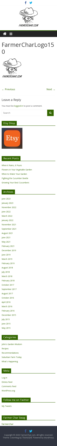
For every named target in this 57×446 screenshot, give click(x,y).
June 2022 (6, 211)
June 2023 (6, 198)
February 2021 (8, 246)
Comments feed (9, 386)
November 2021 (9, 224)
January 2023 (7, 203)
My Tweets (7, 406)
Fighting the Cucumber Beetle (15, 178)
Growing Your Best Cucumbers (15, 182)
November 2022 (9, 207)
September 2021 (9, 229)
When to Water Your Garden (14, 174)
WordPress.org (8, 390)
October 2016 (8, 297)
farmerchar (7, 424)
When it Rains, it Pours (12, 165)
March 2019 (7, 259)
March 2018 (7, 276)
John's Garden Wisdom (12, 344)
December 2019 (9, 250)
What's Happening (10, 361)
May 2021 (6, 241)
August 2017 (7, 293)
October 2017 (8, 285)
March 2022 (7, 216)
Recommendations (10, 352)
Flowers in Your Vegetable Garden (17, 169)
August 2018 (7, 267)
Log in (4, 377)
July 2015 (6, 319)
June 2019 (6, 254)
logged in (18, 105)
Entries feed (7, 382)
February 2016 (8, 310)
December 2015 (9, 315)
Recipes (5, 348)
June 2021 (6, 237)
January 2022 (7, 220)
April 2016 (6, 302)
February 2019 (8, 263)
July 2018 (6, 272)
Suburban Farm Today (12, 357)
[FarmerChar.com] (5, 34)
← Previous (8, 89)
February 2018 (8, 280)
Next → (50, 89)
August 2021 (7, 233)
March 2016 (7, 306)
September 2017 (9, 289)
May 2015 (6, 328)
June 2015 (6, 323)
